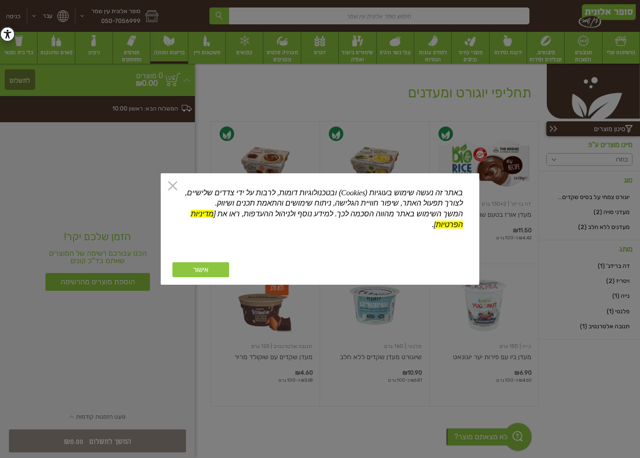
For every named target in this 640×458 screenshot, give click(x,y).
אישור (200, 270)
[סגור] (173, 186)
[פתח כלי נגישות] (7, 34)
